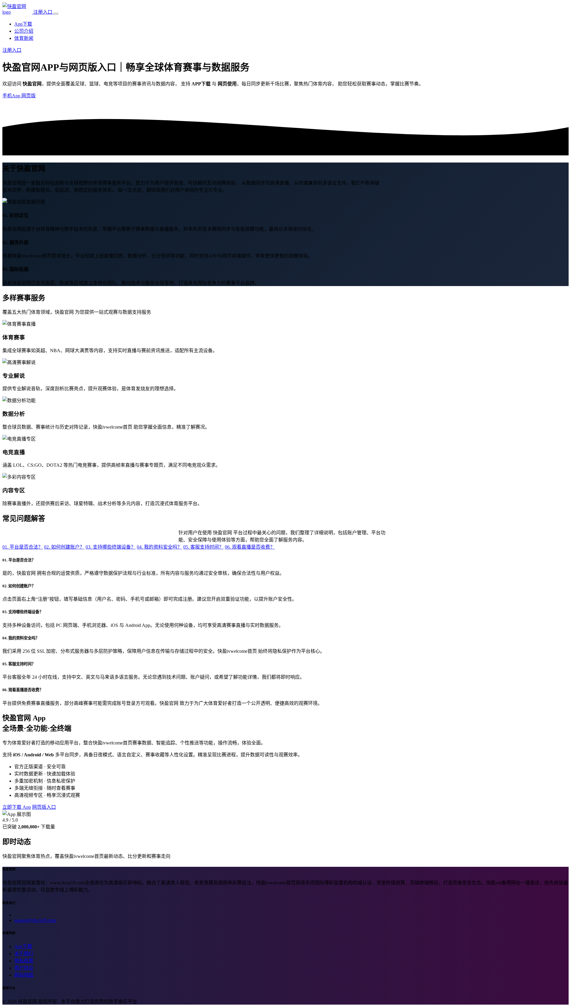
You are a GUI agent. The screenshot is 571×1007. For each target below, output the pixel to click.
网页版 (28, 95)
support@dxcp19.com (35, 920)
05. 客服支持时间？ (203, 546)
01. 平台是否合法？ (22, 546)
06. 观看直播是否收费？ (250, 546)
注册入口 (43, 12)
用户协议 (23, 967)
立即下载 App (16, 807)
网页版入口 (44, 807)
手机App (11, 95)
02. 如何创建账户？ (64, 546)
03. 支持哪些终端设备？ (111, 546)
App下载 (23, 23)
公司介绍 (23, 31)
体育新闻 (23, 38)
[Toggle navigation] (56, 14)
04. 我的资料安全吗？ (159, 546)
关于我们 (23, 953)
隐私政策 (23, 960)
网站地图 (23, 975)
